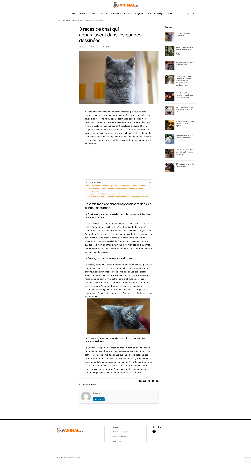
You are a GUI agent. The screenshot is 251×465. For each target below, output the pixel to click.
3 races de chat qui (130, 136)
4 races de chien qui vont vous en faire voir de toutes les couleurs (184, 138)
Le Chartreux (91, 348)
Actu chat (65, 20)
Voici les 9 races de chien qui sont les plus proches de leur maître (185, 152)
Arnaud (96, 393)
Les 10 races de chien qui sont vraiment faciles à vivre (184, 109)
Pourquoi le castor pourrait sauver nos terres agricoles (185, 123)
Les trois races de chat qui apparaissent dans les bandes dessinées (116, 186)
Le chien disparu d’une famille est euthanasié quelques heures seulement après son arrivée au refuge (184, 80)
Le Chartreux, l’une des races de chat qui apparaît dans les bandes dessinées (119, 197)
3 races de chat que (104, 122)
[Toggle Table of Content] (148, 182)
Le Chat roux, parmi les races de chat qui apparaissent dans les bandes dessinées (117, 190)
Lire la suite (99, 399)
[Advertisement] (119, 162)
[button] (188, 14)
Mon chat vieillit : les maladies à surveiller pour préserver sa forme (185, 95)
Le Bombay (90, 265)
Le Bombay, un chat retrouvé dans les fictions (107, 194)
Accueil (58, 20)
